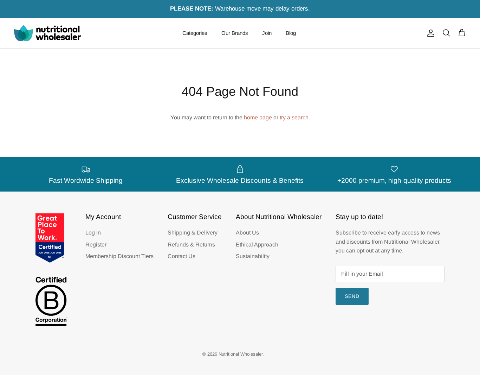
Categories (194, 33)
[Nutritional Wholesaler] (47, 33)
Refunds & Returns (191, 245)
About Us (247, 233)
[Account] (429, 33)
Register (95, 245)
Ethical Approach (257, 245)
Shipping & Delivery (193, 233)
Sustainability (253, 256)
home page (258, 117)
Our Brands (234, 33)
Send (352, 296)
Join (267, 33)
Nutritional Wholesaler (240, 354)
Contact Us (181, 256)
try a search (294, 117)
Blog (291, 33)
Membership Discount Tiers (119, 256)
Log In (93, 233)
